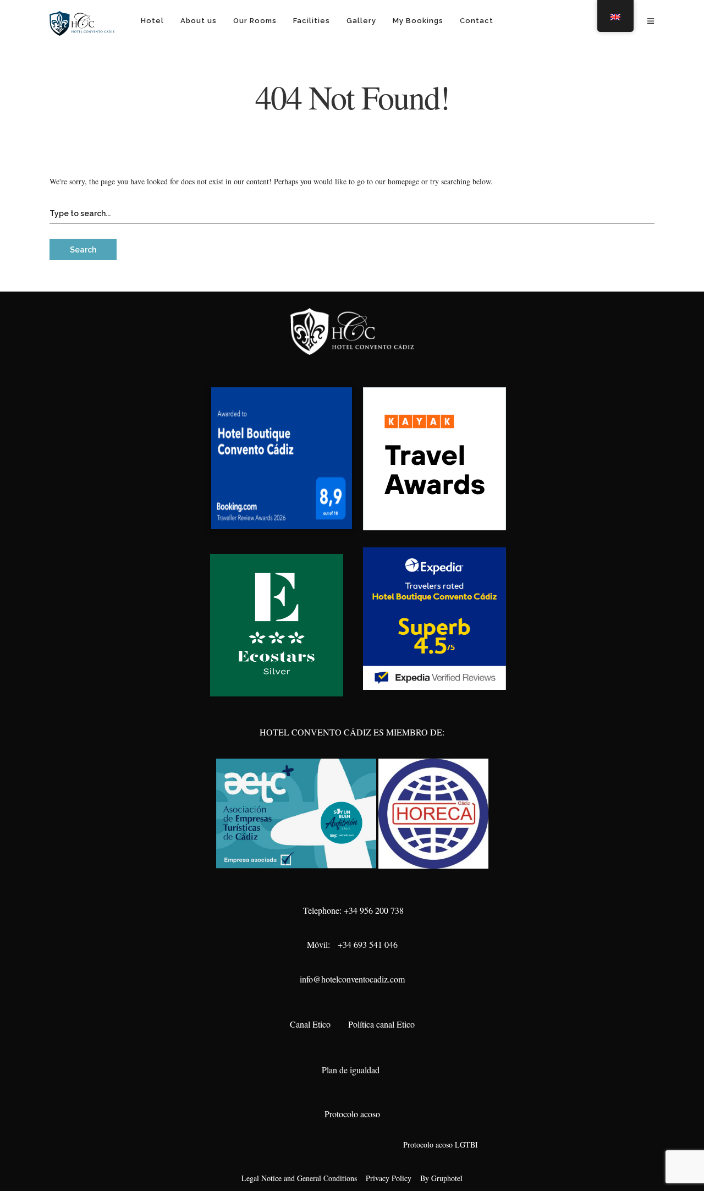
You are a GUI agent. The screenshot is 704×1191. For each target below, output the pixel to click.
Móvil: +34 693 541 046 (352, 944)
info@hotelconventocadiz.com (352, 979)
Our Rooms (255, 21)
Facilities (311, 21)
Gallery (361, 21)
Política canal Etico (381, 1024)
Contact (476, 21)
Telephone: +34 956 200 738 (352, 910)
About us (198, 21)
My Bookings (418, 21)
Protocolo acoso (352, 1113)
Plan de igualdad (352, 1069)
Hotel (152, 21)
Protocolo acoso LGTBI (438, 1144)
